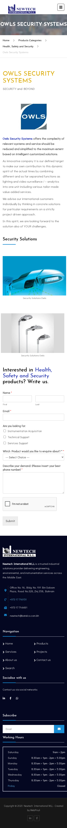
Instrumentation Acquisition (25, 431)
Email (7, 411)
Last (37, 404)
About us (11, 660)
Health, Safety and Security (18, 46)
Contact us (43, 660)
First (5, 404)
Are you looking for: (14, 426)
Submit (10, 521)
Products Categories (29, 40)
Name (7, 392)
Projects (41, 651)
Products (42, 643)
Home (6, 40)
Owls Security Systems (18, 138)
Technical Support (18, 437)
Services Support (18, 443)
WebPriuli (35, 810)
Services (10, 651)
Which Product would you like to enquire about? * (33, 451)
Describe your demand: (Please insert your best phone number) (32, 467)
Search (10, 668)
